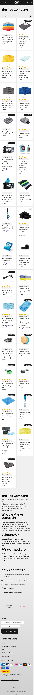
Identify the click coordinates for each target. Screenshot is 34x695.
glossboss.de (19, 687)
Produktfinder (5, 656)
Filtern (5, 16)
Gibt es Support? (9, 588)
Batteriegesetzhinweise (8, 646)
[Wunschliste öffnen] (27, 2)
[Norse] (28, 606)
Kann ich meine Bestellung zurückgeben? (16, 580)
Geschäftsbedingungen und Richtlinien (16, 691)
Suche (3, 643)
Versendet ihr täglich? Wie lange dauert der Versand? (16, 575)
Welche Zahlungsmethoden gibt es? (14, 584)
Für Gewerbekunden (7, 653)
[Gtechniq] (15, 606)
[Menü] (2, 2)
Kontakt (3, 649)
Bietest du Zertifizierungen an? (13, 592)
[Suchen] (6, 2)
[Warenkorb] (31, 2)
